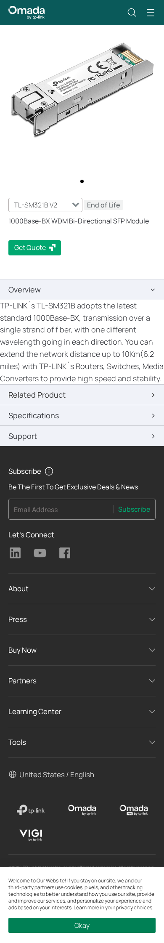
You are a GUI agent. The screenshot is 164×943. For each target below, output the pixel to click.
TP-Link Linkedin (15, 553)
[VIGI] (30, 835)
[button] (132, 12)
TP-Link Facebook (64, 553)
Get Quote (30, 247)
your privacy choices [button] (128, 907)
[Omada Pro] (133, 810)
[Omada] (82, 810)
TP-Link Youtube (40, 553)
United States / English (56, 774)
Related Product (37, 395)
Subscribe (134, 509)
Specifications (33, 415)
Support (22, 436)
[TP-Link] (30, 810)
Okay (82, 925)
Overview (24, 289)
